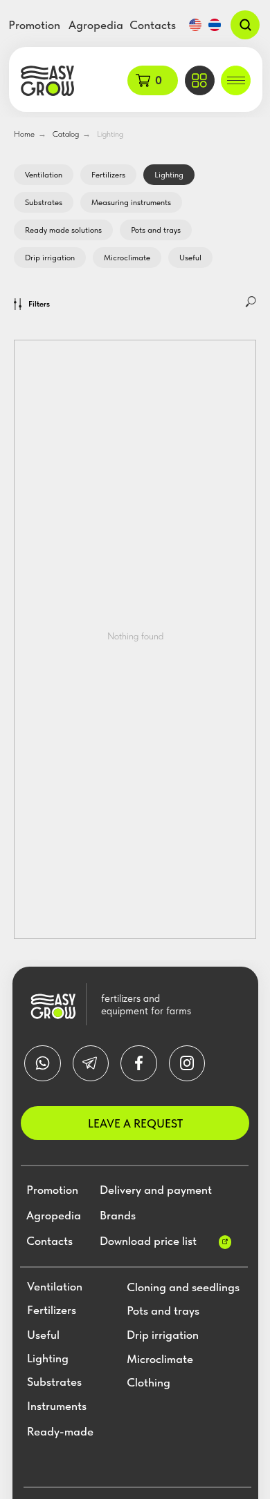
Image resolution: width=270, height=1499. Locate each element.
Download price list (148, 1241)
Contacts (152, 25)
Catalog (66, 134)
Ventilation (43, 175)
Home (24, 134)
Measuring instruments (131, 202)
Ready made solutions (63, 230)
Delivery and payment (156, 1190)
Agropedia (96, 25)
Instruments (57, 1406)
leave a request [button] (135, 1123)
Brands (118, 1215)
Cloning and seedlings (183, 1287)
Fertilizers (108, 175)
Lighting (110, 134)
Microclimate (127, 257)
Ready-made (60, 1432)
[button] (199, 81)
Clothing (148, 1383)
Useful (190, 257)
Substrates (43, 202)
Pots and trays (156, 230)
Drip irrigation (50, 257)
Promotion (34, 25)
